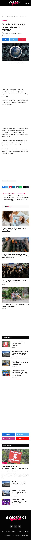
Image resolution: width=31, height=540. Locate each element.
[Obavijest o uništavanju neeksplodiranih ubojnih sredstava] (6, 344)
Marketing (26, 531)
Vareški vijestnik (12, 33)
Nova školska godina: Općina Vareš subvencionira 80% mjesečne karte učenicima (20, 353)
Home (3, 16)
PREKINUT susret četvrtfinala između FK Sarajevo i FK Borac (22, 197)
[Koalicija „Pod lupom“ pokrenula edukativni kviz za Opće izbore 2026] (6, 502)
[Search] (28, 3)
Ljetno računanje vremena (8, 181)
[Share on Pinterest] (22, 39)
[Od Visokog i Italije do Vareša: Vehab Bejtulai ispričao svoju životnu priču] (15, 295)
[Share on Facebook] (5, 39)
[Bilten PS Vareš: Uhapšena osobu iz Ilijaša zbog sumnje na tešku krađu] (6, 493)
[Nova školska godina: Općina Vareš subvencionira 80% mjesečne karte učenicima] (6, 354)
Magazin (4, 20)
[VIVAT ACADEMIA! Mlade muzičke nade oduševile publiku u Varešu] (15, 270)
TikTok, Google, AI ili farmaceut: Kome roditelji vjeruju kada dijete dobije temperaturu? (14, 229)
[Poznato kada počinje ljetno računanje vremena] (15, 52)
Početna (4, 531)
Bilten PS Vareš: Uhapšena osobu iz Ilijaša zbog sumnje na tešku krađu (20, 492)
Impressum (11, 531)
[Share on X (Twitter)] (14, 39)
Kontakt (18, 531)
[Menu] (3, 3)
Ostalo (4, 463)
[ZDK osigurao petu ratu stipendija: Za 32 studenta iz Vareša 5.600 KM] (6, 363)
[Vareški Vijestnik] (15, 3)
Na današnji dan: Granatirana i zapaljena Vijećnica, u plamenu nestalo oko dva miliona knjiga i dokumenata (15, 256)
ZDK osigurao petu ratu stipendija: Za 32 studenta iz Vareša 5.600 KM (20, 362)
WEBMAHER (25, 535)
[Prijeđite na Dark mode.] (26, 3)
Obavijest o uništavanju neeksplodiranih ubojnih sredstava (18, 343)
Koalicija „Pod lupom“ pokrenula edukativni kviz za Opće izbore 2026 (20, 501)
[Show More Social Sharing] (27, 39)
